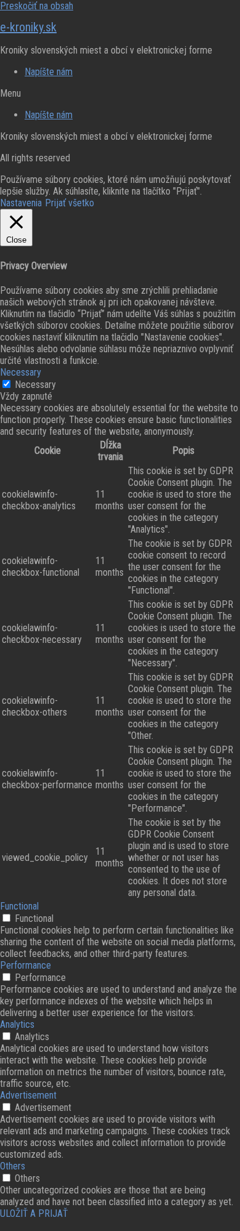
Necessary (35, 384)
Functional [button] (19, 906)
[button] (120, 93)
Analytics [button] (17, 1024)
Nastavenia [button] (21, 203)
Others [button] (12, 1166)
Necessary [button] (20, 372)
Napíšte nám (49, 72)
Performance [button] (25, 965)
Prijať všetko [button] (69, 203)
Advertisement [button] (28, 1095)
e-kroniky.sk (28, 27)
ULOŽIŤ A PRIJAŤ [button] (34, 1213)
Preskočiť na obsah (36, 6)
